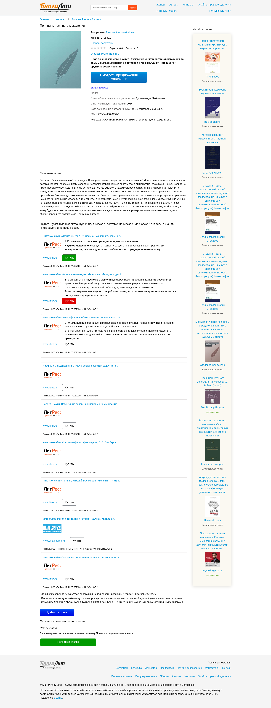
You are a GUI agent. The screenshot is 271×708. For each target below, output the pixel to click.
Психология (167, 668)
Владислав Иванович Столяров (212, 239)
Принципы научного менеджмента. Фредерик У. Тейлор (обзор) (212, 382)
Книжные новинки (167, 10)
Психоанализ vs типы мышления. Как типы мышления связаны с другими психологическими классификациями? (212, 541)
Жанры (161, 4)
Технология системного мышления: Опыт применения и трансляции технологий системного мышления (212, 428)
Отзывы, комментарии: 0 (105, 53)
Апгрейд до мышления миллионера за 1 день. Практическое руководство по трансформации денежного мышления (212, 485)
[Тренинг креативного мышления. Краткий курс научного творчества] (212, 62)
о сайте (58, 697)
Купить (69, 257)
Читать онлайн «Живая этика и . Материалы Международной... (83, 274)
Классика (136, 668)
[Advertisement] (97, 147)
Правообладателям (102, 43)
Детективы (122, 668)
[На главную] (55, 8)
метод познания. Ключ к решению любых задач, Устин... (81, 365)
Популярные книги (220, 10)
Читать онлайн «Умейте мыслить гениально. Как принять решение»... (83, 236)
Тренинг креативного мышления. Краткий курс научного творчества (212, 45)
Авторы (173, 4)
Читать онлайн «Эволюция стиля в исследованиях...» (81, 557)
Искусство (151, 668)
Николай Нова (212, 520)
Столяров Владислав (212, 365)
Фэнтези (226, 668)
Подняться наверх (68, 642)
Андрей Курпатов (212, 570)
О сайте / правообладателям (214, 4)
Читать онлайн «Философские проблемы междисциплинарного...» (81, 317)
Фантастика (211, 668)
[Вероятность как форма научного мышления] (212, 107)
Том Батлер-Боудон (212, 407)
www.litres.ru (50, 257)
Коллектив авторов (212, 464)
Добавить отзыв (57, 612)
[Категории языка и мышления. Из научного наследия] (212, 157)
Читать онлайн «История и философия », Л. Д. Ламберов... (80, 442)
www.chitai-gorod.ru (54, 540)
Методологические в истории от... (79, 519)
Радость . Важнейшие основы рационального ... (81, 404)
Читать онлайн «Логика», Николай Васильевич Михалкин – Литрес (81, 480)
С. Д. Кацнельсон (212, 172)
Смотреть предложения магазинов (119, 77)
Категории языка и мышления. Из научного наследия (212, 139)
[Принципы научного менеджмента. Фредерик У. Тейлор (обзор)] (212, 396)
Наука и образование (189, 668)
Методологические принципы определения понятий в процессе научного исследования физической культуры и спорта (212, 329)
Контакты (188, 4)
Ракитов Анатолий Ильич (120, 32)
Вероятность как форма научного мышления (212, 91)
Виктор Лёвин (212, 121)
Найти (133, 8)
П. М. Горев (212, 76)
